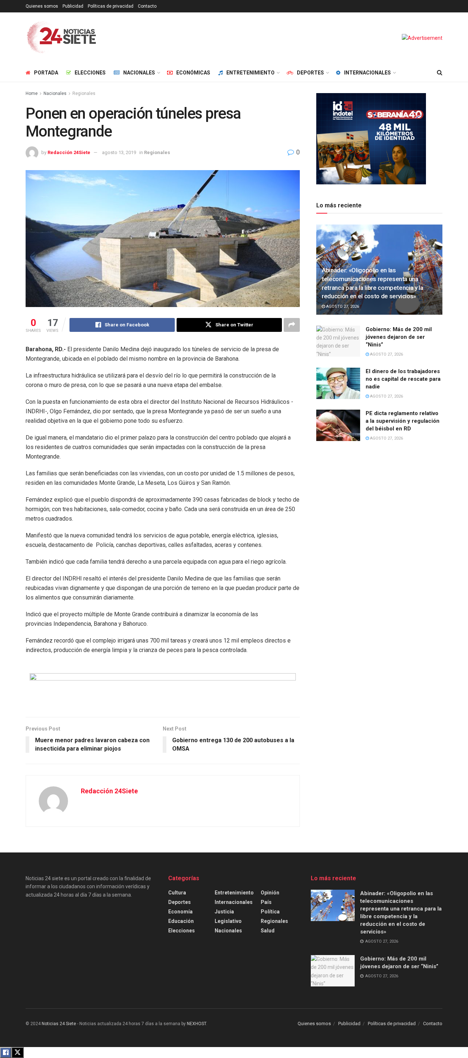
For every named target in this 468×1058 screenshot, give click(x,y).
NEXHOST (196, 1023)
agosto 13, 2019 (119, 152)
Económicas (193, 73)
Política (270, 912)
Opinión (270, 893)
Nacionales (139, 73)
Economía (180, 912)
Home (32, 93)
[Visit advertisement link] (422, 38)
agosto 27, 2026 (342, 306)
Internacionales (367, 73)
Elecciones (90, 73)
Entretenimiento (250, 73)
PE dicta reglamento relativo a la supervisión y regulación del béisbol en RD (402, 421)
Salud (268, 931)
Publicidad (73, 6)
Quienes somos (42, 6)
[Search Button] (439, 73)
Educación (181, 921)
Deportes (310, 73)
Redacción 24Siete (69, 152)
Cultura (177, 893)
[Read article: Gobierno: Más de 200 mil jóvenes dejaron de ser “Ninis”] (338, 341)
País (266, 902)
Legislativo (228, 921)
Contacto (147, 6)
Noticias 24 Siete (59, 1023)
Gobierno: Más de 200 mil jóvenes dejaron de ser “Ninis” (399, 337)
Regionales (83, 93)
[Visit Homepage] (62, 38)
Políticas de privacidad (110, 6)
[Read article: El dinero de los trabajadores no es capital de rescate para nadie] (338, 383)
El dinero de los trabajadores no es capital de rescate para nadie (403, 379)
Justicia (224, 912)
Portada (46, 73)
